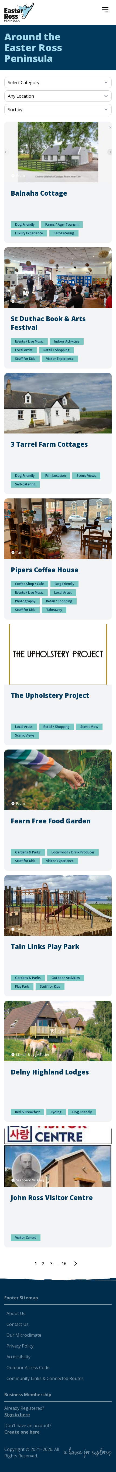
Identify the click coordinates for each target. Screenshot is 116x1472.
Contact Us (17, 1324)
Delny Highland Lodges (50, 1071)
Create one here (22, 1432)
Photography (25, 601)
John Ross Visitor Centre (52, 1197)
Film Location (55, 475)
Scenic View (89, 726)
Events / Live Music (29, 341)
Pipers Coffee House (45, 569)
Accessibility (18, 1357)
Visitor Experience (60, 358)
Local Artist (24, 350)
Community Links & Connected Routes (45, 1378)
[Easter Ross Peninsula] (19, 12)
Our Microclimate (23, 1335)
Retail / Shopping (56, 350)
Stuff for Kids (25, 358)
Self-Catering (64, 233)
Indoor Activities (66, 341)
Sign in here (17, 1415)
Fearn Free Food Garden (51, 820)
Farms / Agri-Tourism (62, 224)
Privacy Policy (19, 1346)
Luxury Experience (29, 233)
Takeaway (54, 609)
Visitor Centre (25, 1237)
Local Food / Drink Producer (73, 852)
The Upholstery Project (50, 695)
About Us (15, 1313)
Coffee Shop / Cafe (29, 583)
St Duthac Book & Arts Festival (48, 323)
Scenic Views (86, 475)
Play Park (22, 986)
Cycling (56, 1112)
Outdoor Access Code (27, 1368)
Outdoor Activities (66, 977)
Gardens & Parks (28, 852)
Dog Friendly (25, 224)
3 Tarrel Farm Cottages (49, 444)
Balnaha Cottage (39, 193)
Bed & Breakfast (27, 1112)
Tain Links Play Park (45, 946)
